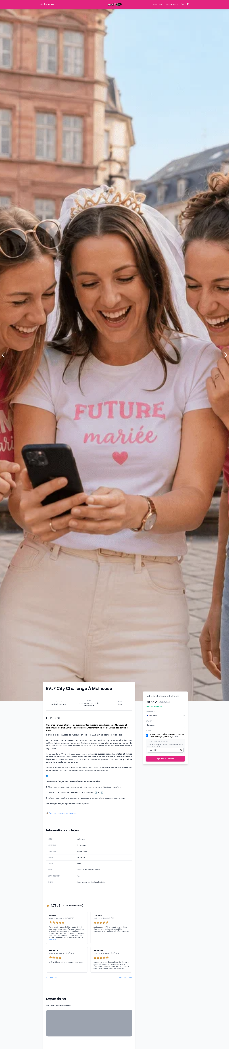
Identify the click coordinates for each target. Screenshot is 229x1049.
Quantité (149, 721)
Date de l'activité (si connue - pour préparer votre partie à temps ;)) (164, 745)
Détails (175, 737)
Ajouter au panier (165, 758)
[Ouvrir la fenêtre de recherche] (182, 4)
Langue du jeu (151, 712)
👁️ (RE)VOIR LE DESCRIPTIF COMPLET (61, 813)
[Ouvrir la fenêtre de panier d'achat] (186, 3)
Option (148, 731)
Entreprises (158, 4)
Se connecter (172, 4)
